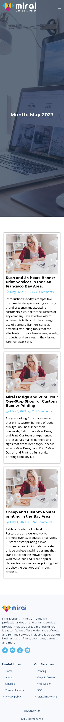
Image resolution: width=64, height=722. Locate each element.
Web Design (44, 684)
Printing (41, 671)
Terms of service (15, 690)
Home (8, 671)
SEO (39, 690)
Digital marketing (47, 696)
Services (10, 684)
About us (10, 677)
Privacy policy (13, 696)
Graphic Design (46, 677)
